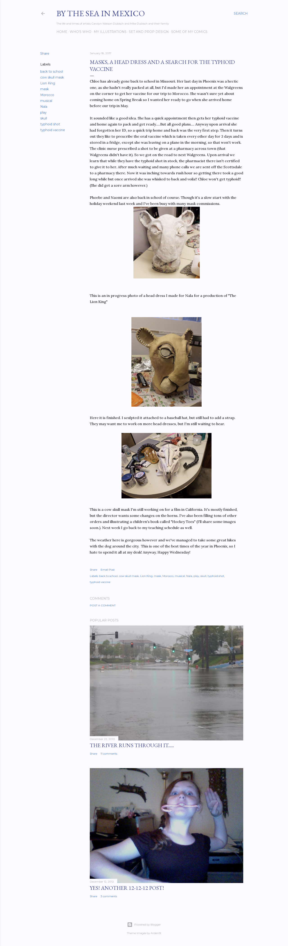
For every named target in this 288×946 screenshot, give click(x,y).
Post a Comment (103, 605)
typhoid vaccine (52, 130)
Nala (43, 107)
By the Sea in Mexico (100, 13)
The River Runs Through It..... (132, 745)
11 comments (109, 753)
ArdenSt (156, 933)
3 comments (109, 896)
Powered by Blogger (147, 924)
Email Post (108, 569)
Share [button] (44, 54)
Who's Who (80, 32)
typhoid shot (50, 124)
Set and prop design (149, 32)
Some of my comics (189, 32)
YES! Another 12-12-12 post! (127, 887)
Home (61, 32)
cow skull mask (52, 77)
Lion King (47, 83)
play (43, 112)
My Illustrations (110, 32)
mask (44, 89)
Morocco (47, 95)
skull (43, 118)
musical (46, 101)
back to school (51, 71)
